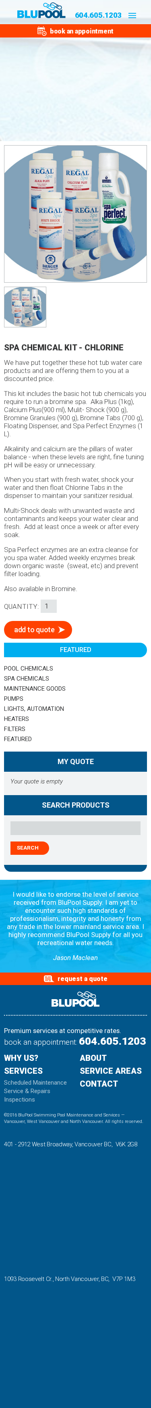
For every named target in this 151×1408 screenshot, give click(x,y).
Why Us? (21, 1058)
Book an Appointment (82, 31)
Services (23, 1071)
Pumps (13, 698)
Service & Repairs (27, 1091)
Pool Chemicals (28, 668)
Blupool (41, 10)
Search (28, 847)
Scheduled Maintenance (35, 1083)
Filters (14, 729)
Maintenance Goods (35, 688)
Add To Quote (34, 629)
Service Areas (111, 1071)
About (93, 1058)
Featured (18, 739)
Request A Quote (83, 979)
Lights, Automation (34, 708)
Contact (99, 1084)
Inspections (19, 1100)
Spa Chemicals (26, 678)
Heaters (16, 719)
